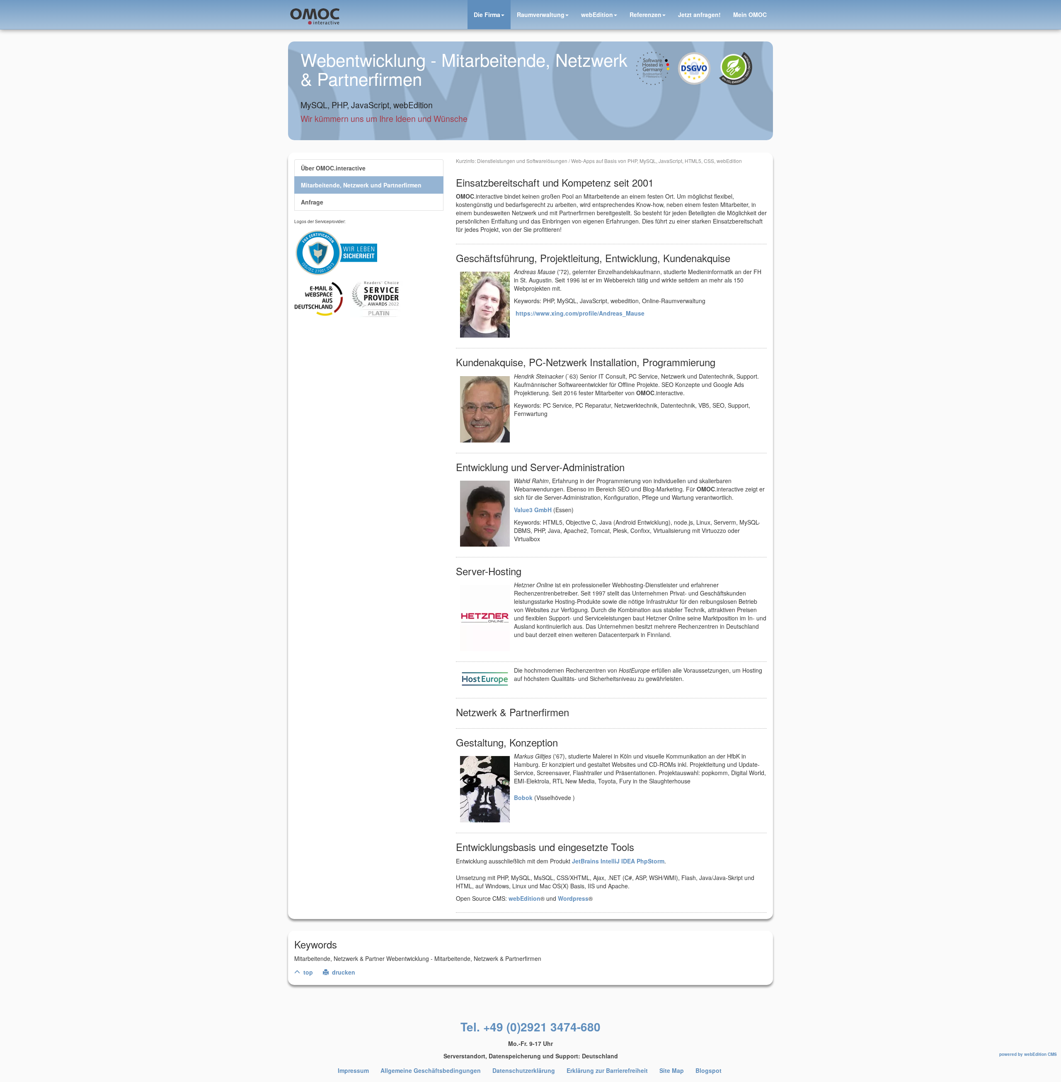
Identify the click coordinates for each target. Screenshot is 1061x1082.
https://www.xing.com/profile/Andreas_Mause (580, 313)
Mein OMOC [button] (750, 14)
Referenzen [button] (645, 14)
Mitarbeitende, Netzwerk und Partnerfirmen (361, 185)
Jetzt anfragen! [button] (699, 14)
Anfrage (312, 202)
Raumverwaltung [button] (540, 14)
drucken (343, 972)
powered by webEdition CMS (1028, 1054)
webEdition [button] (597, 14)
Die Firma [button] (487, 14)
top (307, 972)
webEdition (524, 898)
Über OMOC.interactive (333, 168)
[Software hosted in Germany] (657, 62)
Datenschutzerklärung (523, 1070)
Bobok (523, 797)
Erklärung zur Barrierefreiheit (607, 1070)
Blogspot (708, 1070)
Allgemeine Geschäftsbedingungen (430, 1070)
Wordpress (573, 898)
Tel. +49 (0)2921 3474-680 (530, 1026)
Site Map (671, 1070)
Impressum (353, 1070)
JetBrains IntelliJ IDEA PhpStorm (618, 861)
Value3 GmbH (533, 510)
